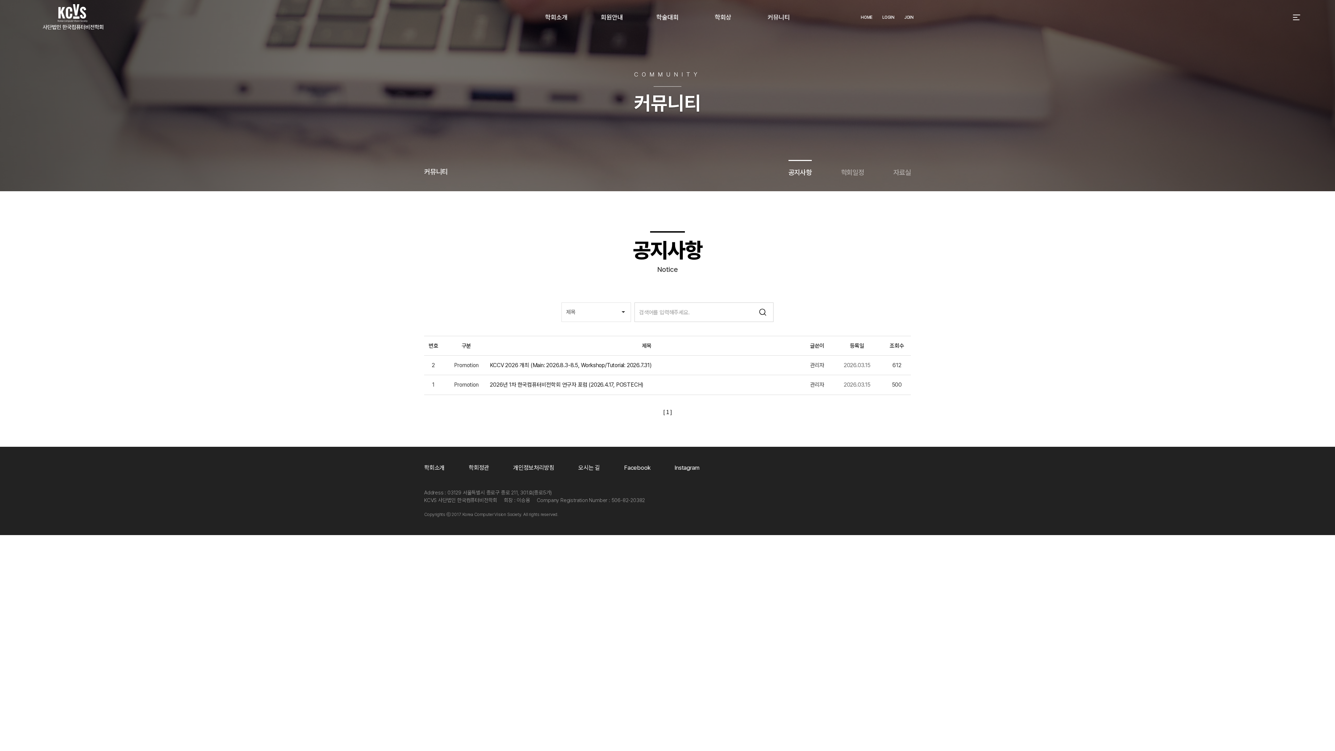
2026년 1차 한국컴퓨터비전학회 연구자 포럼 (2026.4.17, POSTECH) (567, 384)
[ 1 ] (667, 412)
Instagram (686, 467)
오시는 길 (589, 467)
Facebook (637, 467)
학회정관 (479, 467)
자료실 (902, 172)
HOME (867, 17)
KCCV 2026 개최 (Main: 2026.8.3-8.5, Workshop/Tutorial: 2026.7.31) (571, 365)
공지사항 (800, 172)
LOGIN (888, 17)
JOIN (909, 17)
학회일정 (852, 172)
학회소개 (434, 467)
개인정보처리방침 (533, 467)
